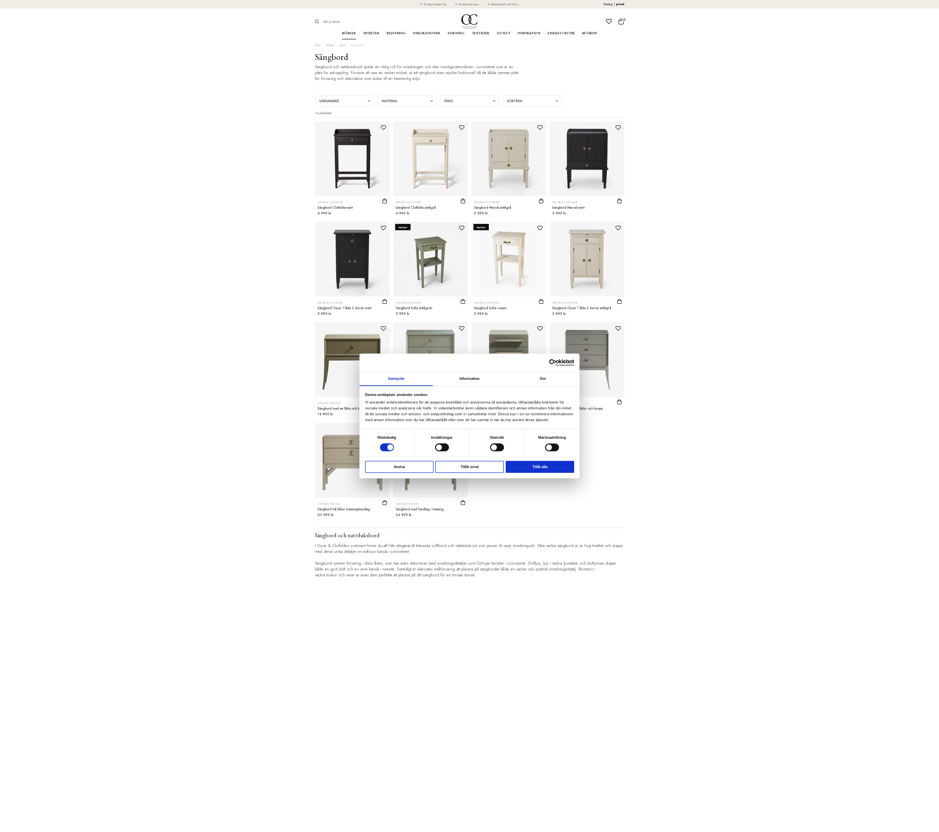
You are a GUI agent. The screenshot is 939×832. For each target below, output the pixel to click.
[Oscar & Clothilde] (469, 21)
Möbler (349, 33)
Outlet (503, 33)
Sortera (514, 101)
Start (318, 45)
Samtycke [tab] (396, 378)
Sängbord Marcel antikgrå (492, 207)
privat (620, 4)
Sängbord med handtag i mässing (420, 509)
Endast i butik (561, 33)
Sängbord (357, 45)
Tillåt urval (470, 467)
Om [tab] (543, 378)
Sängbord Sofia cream (490, 308)
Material (390, 101)
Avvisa (399, 467)
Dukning (456, 33)
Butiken (589, 33)
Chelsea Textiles (328, 403)
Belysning (396, 33)
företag (608, 4)
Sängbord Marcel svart (568, 207)
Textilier (481, 33)
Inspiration (529, 33)
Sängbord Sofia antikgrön (414, 308)
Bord (343, 45)
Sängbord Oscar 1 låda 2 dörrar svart (344, 308)
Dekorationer (426, 33)
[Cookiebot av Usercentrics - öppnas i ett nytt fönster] (552, 362)
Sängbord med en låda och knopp (341, 408)
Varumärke (329, 101)
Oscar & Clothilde (330, 202)
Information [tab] (469, 378)
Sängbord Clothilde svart (335, 207)
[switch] (442, 447)
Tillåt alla (540, 467)
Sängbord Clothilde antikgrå (416, 207)
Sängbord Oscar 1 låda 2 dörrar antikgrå (581, 308)
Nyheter (371, 33)
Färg (448, 101)
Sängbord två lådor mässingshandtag (343, 509)
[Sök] (318, 21)
